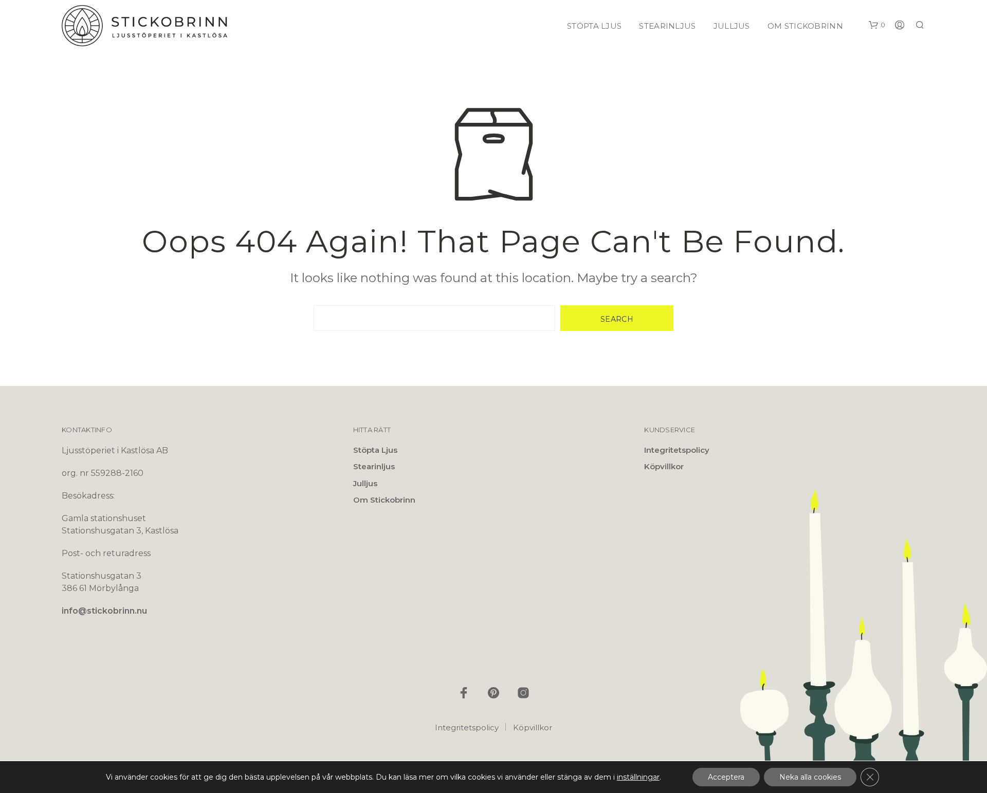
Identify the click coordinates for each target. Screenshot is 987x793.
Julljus (732, 26)
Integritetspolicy (676, 450)
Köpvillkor (664, 466)
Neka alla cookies (810, 777)
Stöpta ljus (594, 26)
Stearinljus (667, 26)
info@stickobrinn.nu (104, 611)
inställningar (638, 777)
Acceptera (726, 777)
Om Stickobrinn (805, 26)
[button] (877, 25)
